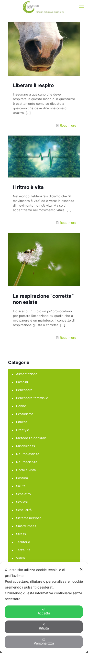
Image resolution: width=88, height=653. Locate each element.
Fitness (21, 422)
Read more (68, 125)
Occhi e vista (26, 470)
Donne (21, 406)
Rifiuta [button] (44, 628)
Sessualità (24, 510)
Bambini (22, 382)
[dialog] (44, 607)
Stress (21, 534)
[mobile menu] (81, 7)
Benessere (24, 390)
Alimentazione (27, 374)
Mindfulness (25, 446)
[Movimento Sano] (44, 7)
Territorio (23, 542)
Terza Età (23, 550)
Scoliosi (22, 502)
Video (20, 558)
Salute (21, 486)
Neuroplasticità (27, 454)
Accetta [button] (44, 613)
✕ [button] (81, 569)
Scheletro (23, 494)
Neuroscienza (26, 462)
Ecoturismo (24, 414)
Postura (22, 478)
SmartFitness (26, 526)
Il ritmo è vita (28, 187)
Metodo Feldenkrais (31, 438)
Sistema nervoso (29, 518)
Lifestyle (22, 430)
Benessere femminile (32, 398)
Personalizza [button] (44, 643)
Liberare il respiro (33, 85)
